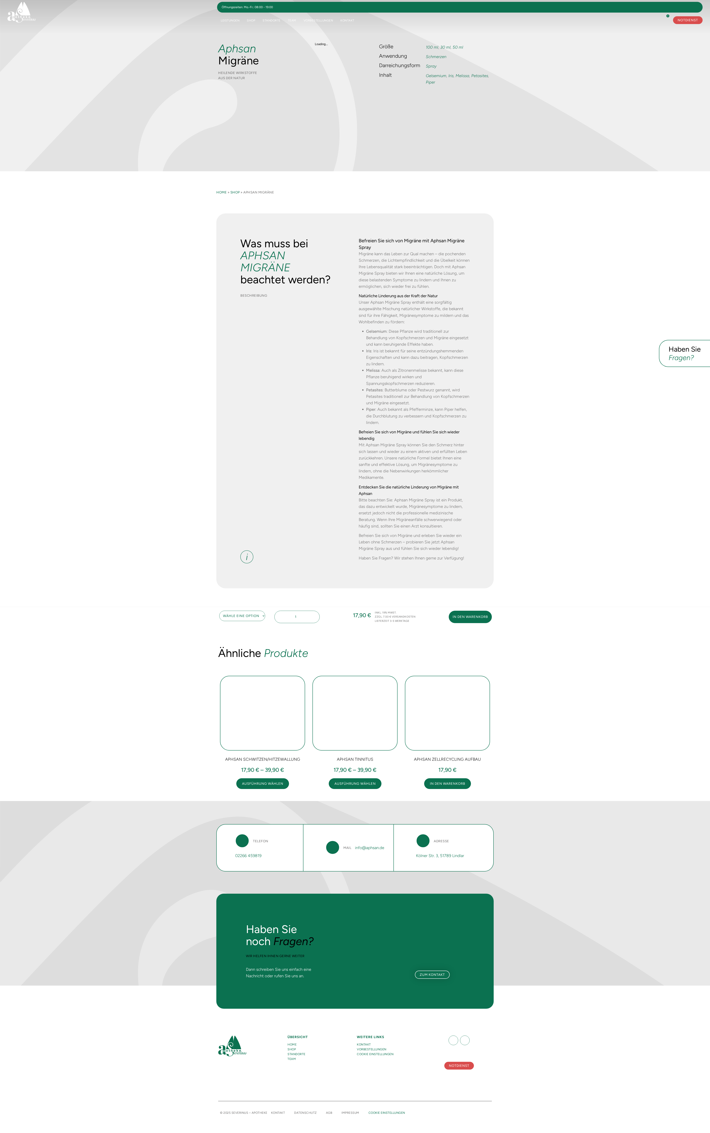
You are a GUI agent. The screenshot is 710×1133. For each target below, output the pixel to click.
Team (292, 20)
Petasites (479, 75)
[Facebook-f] (453, 1040)
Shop (251, 20)
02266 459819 (248, 855)
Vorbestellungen (318, 20)
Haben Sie (685, 353)
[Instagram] (465, 1040)
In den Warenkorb (470, 617)
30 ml (445, 47)
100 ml (432, 47)
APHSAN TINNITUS (355, 759)
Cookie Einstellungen (375, 1054)
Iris (451, 75)
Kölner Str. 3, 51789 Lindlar (440, 855)
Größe (218, 612)
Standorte (271, 20)
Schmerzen (436, 56)
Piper (430, 82)
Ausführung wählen (262, 784)
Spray (431, 66)
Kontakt (347, 20)
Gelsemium (436, 75)
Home (221, 192)
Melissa (462, 75)
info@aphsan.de (369, 847)
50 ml (458, 47)
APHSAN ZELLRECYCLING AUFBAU (447, 759)
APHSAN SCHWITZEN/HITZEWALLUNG (262, 759)
